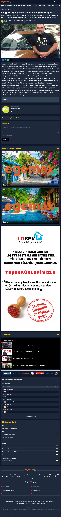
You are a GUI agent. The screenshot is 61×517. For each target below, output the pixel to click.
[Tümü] (58, 334)
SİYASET (29, 5)
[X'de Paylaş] (5, 60)
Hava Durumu (6, 486)
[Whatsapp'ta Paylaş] (8, 60)
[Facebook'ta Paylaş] (3, 60)
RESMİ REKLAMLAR (34, 503)
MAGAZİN (42, 5)
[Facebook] (25, 482)
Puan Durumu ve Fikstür (8, 490)
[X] (28, 482)
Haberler (3, 9)
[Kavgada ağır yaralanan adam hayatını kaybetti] (30, 41)
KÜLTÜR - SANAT (20, 503)
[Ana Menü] (58, 2)
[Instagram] (30, 482)
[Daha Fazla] (11, 60)
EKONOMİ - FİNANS (19, 5)
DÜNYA (35, 5)
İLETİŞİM (43, 503)
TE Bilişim (9, 515)
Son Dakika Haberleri (8, 494)
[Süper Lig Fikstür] (58, 422)
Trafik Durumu (36, 486)
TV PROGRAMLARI (6, 5)
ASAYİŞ (9, 9)
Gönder (5, 139)
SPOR (27, 503)
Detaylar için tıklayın (30, 416)
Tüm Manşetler (36, 490)
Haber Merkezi (15, 108)
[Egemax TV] (6, 1)
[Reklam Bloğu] (30, 278)
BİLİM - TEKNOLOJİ (52, 5)
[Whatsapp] (36, 482)
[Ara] (56, 2)
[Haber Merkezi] (5, 109)
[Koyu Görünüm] (54, 2)
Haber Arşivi (36, 494)
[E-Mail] (12, 112)
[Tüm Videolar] (58, 148)
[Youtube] (33, 482)
